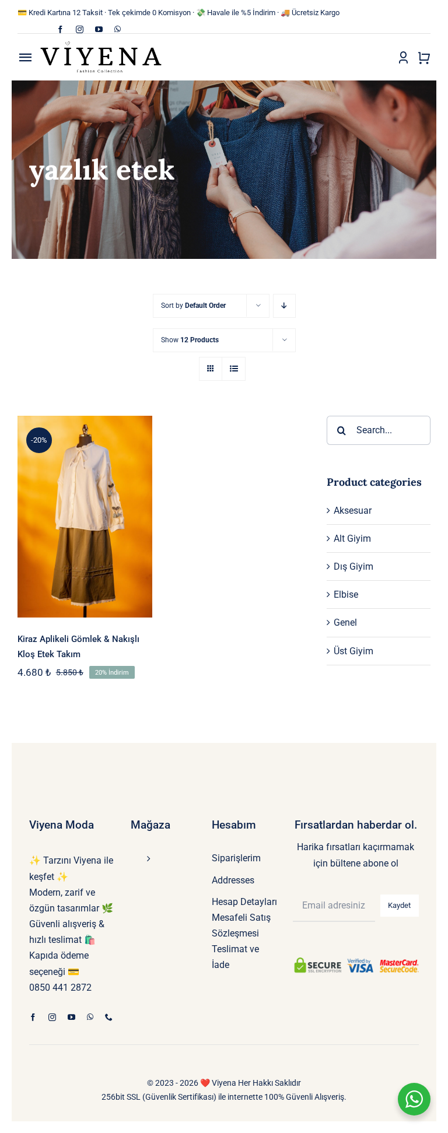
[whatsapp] (117, 29)
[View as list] (233, 368)
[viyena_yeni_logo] (101, 44)
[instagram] (79, 29)
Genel (345, 622)
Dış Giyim (353, 566)
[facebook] (60, 29)
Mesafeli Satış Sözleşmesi (241, 925)
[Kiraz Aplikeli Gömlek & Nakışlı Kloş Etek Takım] (85, 517)
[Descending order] (284, 306)
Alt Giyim (352, 538)
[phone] (109, 1017)
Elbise (346, 594)
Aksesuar (353, 510)
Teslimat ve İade (235, 956)
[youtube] (99, 29)
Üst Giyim (353, 651)
